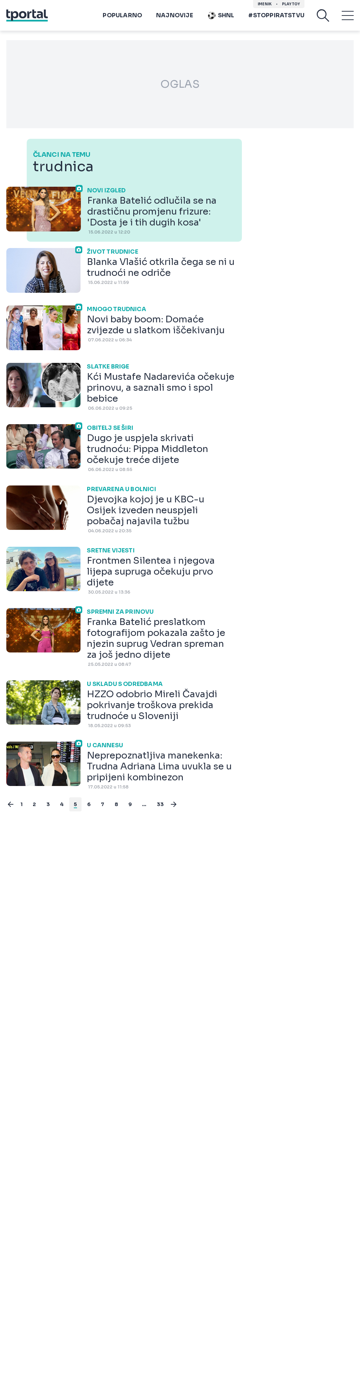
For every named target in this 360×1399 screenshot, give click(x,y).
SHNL (226, 15)
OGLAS (180, 84)
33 (160, 804)
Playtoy (291, 4)
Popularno (122, 15)
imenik (265, 4)
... (144, 804)
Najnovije (174, 15)
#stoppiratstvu (276, 15)
